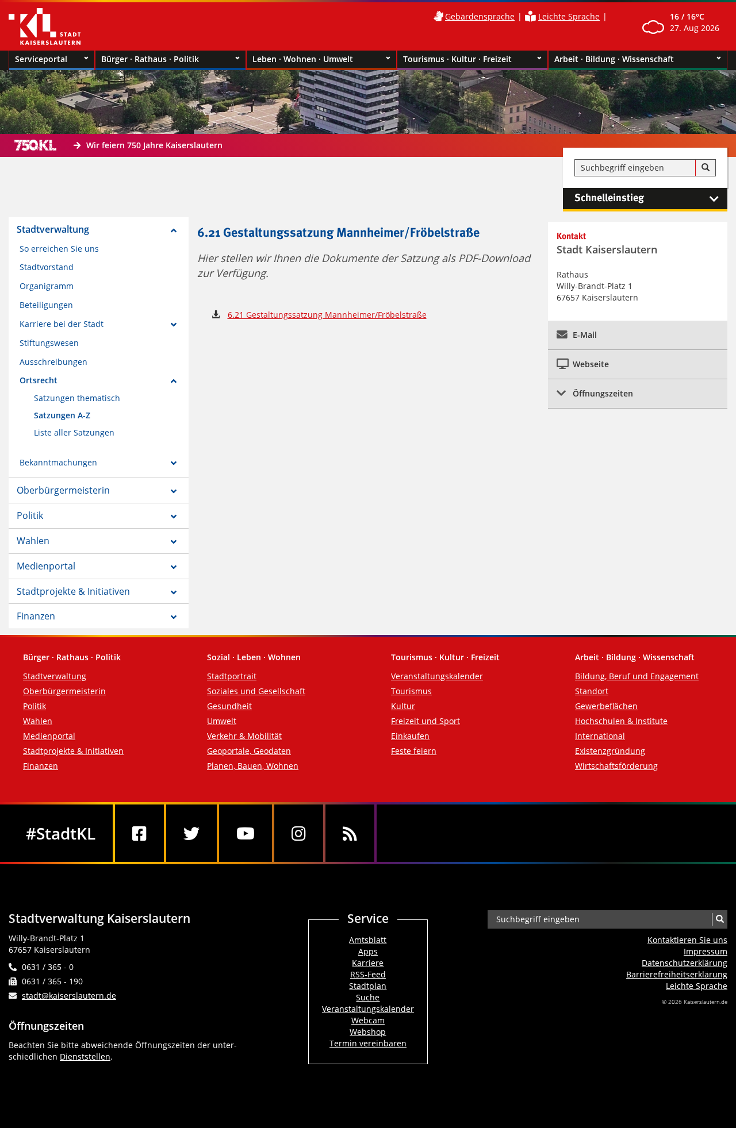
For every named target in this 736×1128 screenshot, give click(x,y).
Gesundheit (229, 705)
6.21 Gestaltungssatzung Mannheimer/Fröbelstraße (327, 314)
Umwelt (221, 720)
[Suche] (705, 167)
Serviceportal (41, 58)
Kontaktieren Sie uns (687, 939)
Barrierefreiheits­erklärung (676, 974)
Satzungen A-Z (62, 415)
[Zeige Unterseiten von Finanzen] (173, 617)
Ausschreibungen (53, 361)
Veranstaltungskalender (437, 676)
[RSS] (349, 833)
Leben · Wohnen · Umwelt (302, 58)
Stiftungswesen (49, 342)
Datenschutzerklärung (684, 962)
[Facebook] (139, 833)
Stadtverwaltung (53, 229)
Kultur (403, 705)
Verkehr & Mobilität (244, 735)
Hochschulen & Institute (621, 720)
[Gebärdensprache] (438, 16)
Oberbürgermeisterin (63, 490)
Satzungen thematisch (77, 397)
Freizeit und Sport (425, 720)
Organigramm (47, 285)
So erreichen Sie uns (59, 248)
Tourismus (411, 691)
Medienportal (46, 566)
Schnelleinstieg (609, 198)
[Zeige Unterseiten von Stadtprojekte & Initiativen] (173, 592)
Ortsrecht (38, 380)
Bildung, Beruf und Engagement (637, 676)
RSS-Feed (368, 974)
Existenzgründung (610, 750)
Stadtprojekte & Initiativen (73, 591)
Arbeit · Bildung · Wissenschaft (614, 58)
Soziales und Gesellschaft (256, 691)
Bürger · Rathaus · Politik (150, 58)
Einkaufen (410, 735)
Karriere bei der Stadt (61, 323)
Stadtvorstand (47, 266)
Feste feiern (413, 750)
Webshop (368, 1031)
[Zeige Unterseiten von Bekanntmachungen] (173, 463)
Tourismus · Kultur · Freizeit (457, 58)
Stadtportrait (231, 676)
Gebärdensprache (480, 16)
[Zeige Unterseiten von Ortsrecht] (173, 381)
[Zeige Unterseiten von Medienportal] (173, 567)
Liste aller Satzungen (74, 432)
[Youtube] (245, 833)
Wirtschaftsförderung (616, 765)
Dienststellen (85, 1056)
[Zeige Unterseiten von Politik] (173, 516)
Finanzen (36, 616)
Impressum (705, 951)
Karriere (368, 962)
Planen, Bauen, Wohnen (252, 765)
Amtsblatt (367, 939)
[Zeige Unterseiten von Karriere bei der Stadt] (173, 324)
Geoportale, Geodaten (249, 750)
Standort (591, 691)
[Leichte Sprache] (530, 16)
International (600, 735)
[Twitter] (191, 833)
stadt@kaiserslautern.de (69, 995)
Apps (368, 951)
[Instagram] (298, 833)
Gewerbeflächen (606, 705)
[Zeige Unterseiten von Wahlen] (173, 541)
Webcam (368, 1020)
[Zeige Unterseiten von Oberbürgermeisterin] (173, 491)
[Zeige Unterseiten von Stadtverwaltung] (173, 230)
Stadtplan (367, 985)
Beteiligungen (46, 304)
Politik (30, 515)
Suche (367, 997)
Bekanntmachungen (58, 462)
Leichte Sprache (569, 16)
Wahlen (33, 540)
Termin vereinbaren (368, 1043)
